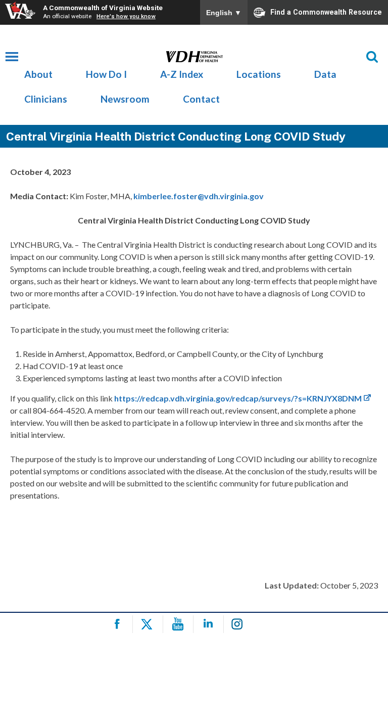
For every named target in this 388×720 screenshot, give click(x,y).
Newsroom (125, 99)
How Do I (106, 74)
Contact (201, 99)
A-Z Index (181, 74)
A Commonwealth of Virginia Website (103, 8)
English (223, 13)
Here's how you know (126, 16)
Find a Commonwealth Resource (326, 12)
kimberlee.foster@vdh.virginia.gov (198, 196)
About (38, 74)
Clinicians (45, 99)
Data (325, 74)
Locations (258, 74)
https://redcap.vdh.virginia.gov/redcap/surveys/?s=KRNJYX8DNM (238, 398)
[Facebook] (119, 624)
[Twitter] (149, 624)
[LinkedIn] (210, 624)
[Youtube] (179, 624)
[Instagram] (240, 624)
